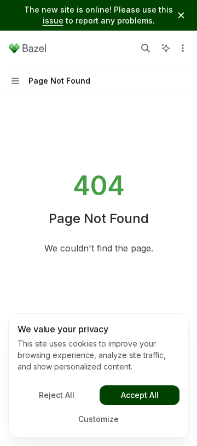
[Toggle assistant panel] (166, 48)
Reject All (56, 395)
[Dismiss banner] (181, 15)
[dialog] (98, 375)
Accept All (140, 395)
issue (53, 20)
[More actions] (182, 48)
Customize (98, 419)
